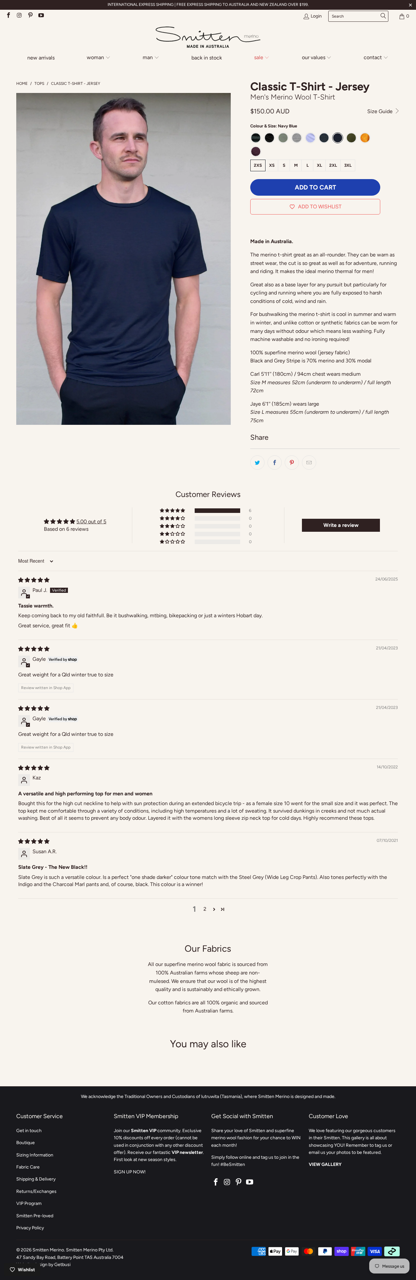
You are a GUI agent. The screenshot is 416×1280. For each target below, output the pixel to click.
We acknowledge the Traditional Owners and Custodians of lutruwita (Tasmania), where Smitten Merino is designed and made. (208, 1096)
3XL (348, 165)
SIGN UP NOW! (130, 1172)
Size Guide (380, 111)
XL (319, 165)
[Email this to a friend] (309, 462)
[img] (33, 580)
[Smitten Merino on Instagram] (19, 16)
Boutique (25, 1142)
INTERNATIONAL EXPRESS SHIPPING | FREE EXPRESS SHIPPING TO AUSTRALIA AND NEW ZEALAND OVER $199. (208, 4)
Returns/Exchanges (36, 1191)
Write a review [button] (340, 525)
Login (316, 16)
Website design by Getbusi (43, 1264)
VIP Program (29, 1203)
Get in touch (29, 1130)
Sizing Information (34, 1155)
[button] (99, 58)
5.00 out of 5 (91, 521)
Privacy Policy (30, 1228)
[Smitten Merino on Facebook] (8, 16)
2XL (333, 165)
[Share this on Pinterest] (292, 462)
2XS (258, 165)
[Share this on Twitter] (257, 462)
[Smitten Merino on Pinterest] (30, 16)
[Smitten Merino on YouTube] (41, 16)
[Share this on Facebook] (274, 462)
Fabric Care (28, 1167)
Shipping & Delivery (36, 1179)
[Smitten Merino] (208, 37)
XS (272, 165)
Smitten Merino (48, 1250)
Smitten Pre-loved (34, 1216)
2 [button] (204, 909)
